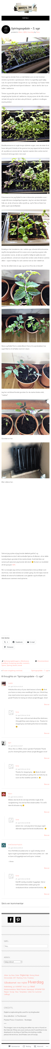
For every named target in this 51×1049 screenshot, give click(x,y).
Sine (38, 32)
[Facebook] (10, 920)
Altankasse (25, 661)
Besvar (46, 704)
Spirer (4, 665)
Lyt (28, 987)
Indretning (8, 986)
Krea (25, 987)
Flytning (20, 978)
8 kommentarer (43, 661)
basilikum (5, 663)
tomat (20, 665)
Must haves (21, 989)
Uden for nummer (35, 992)
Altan (20, 32)
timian (15, 665)
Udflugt (7, 994)
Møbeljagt (30, 989)
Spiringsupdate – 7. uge (40, 670)
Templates (23, 992)
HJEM (25, 32)
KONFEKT (19, 987)
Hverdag (30, 32)
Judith (10, 683)
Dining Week (34, 975)
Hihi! (19, 983)
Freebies (31, 978)
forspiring (12, 663)
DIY (14, 978)
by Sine (12, 975)
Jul (14, 987)
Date (17, 975)
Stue (17, 992)
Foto (25, 978)
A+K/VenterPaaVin (15, 845)
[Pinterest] (18, 920)
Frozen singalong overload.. (12, 670)
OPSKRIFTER (40, 989)
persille (19, 663)
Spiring (9, 665)
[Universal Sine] (25, 14)
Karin (10, 794)
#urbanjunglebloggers (12, 661)
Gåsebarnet (10, 982)
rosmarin (26, 663)
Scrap (12, 992)
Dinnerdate (8, 978)
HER (13, 565)
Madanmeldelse (10, 989)
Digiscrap (24, 975)
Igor (9, 743)
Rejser (6, 992)
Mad (32, 986)
